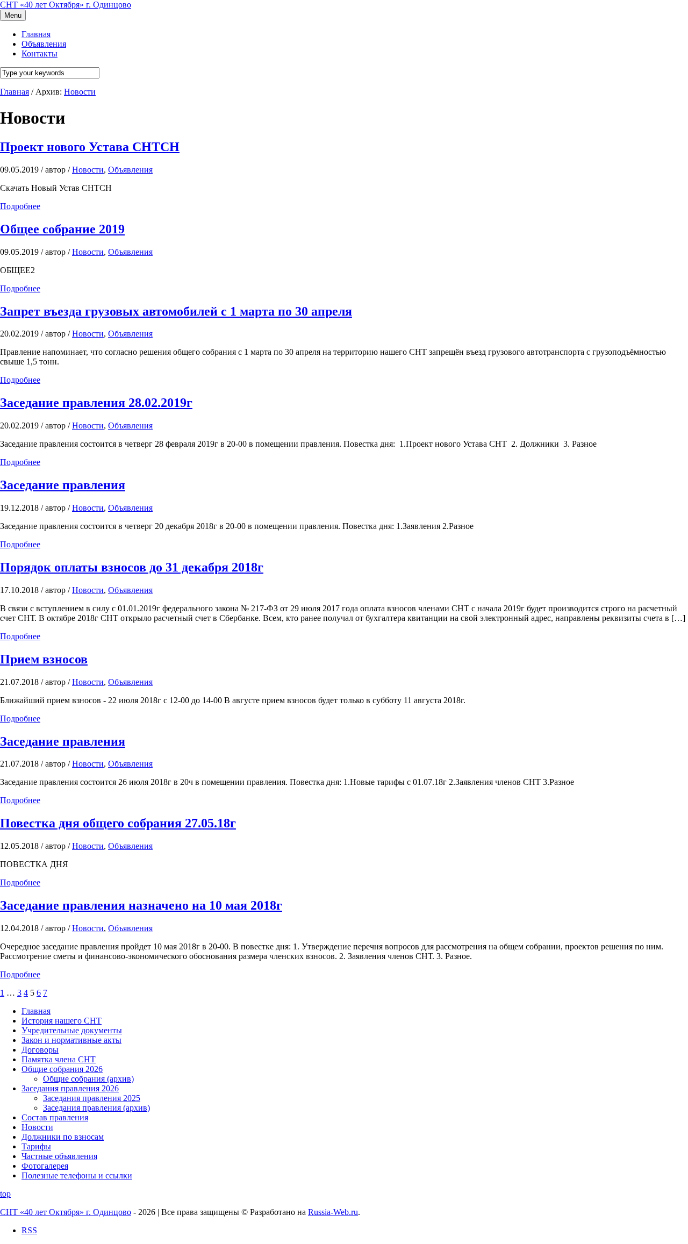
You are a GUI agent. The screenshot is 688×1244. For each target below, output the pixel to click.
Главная (36, 1011)
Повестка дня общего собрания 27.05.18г (118, 823)
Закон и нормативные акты (71, 1040)
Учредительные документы (72, 1030)
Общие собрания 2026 (62, 1069)
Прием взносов (44, 659)
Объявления (130, 169)
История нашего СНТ (62, 1020)
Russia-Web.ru (333, 1212)
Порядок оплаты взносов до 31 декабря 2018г (131, 567)
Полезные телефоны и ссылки (77, 1175)
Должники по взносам (63, 1136)
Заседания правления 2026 (70, 1088)
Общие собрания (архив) (88, 1078)
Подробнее (20, 206)
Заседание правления (62, 485)
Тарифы (36, 1146)
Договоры (40, 1049)
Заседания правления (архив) (96, 1107)
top (5, 1193)
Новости (80, 91)
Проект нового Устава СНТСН (90, 147)
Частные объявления (59, 1156)
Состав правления (55, 1117)
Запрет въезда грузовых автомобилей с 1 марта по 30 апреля (176, 311)
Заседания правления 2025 (91, 1098)
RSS (29, 1230)
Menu (13, 15)
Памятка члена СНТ (59, 1059)
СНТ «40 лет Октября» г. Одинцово (65, 4)
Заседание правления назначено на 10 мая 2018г (141, 905)
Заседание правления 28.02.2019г (96, 403)
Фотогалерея (45, 1165)
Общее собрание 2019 (62, 229)
